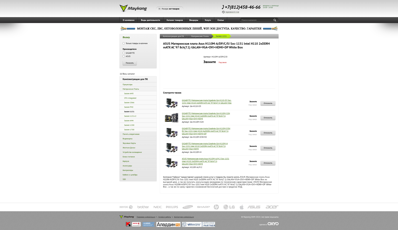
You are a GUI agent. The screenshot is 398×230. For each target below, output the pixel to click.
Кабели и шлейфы (130, 175)
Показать (130, 62)
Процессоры (127, 84)
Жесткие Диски (129, 147)
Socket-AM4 (129, 120)
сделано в (263, 224)
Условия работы (164, 217)
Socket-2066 (129, 102)
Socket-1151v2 (130, 116)
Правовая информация (146, 217)
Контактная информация (184, 217)
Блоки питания (129, 156)
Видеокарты (127, 138)
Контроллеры (128, 170)
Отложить (268, 103)
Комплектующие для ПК (135, 79)
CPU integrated (130, 98)
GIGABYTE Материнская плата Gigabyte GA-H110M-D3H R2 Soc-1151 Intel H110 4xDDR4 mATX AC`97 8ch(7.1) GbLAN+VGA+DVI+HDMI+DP (206, 131)
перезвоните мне (232, 12)
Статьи (221, 20)
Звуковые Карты (129, 143)
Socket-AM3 (129, 93)
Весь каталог (129, 73)
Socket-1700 (129, 129)
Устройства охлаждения (132, 152)
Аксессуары (127, 165)
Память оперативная (131, 134)
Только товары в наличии (136, 43)
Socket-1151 (129, 111)
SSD (124, 179)
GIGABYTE (130, 53)
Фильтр (126, 37)
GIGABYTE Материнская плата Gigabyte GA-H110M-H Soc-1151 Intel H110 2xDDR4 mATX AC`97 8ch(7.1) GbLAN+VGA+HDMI (205, 146)
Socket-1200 (129, 125)
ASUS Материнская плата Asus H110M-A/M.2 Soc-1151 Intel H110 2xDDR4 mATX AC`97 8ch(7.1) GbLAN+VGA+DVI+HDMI (205, 161)
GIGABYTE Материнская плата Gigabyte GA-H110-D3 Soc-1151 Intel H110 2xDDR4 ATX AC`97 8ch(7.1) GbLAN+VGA (206, 101)
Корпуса (126, 161)
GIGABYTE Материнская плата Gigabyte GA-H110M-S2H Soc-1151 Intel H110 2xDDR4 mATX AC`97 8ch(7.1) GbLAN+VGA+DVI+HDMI (206, 116)
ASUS (127, 56)
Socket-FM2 (128, 107)
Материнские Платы (131, 89)
